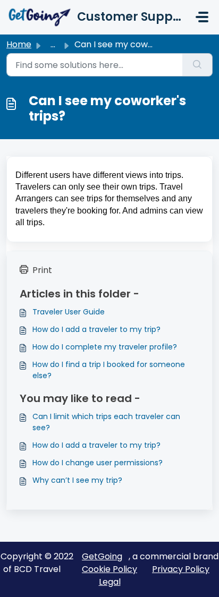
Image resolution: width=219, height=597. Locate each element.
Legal (110, 582)
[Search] (197, 64)
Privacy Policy (180, 569)
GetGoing (102, 556)
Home (18, 44)
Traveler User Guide (68, 311)
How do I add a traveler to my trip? (96, 329)
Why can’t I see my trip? (77, 480)
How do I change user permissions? (97, 462)
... (52, 44)
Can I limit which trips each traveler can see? (106, 422)
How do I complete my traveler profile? (104, 347)
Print (42, 270)
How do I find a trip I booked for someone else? (108, 370)
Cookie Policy (109, 569)
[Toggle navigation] (202, 17)
